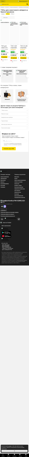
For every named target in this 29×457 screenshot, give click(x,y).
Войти (26, 456)
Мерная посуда (4, 113)
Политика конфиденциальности (8, 216)
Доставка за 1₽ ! (5, 60)
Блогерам (17, 193)
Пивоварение (4, 178)
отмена (3, 13)
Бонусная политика (19, 187)
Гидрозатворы (4, 120)
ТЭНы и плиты (4, 110)
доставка (20, 181)
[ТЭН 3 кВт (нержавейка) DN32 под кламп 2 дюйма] (14, 33)
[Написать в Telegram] (2, 206)
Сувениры (3, 187)
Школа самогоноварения (20, 180)
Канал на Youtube (6, 222)
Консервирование (5, 183)
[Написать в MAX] (5, 206)
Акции (16, 178)
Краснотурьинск (23, 1)
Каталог (8, 456)
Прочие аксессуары (5, 127)
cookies (9, 446)
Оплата (16, 181)
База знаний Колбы (19, 195)
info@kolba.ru (4, 210)
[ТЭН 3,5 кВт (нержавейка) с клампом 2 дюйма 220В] (24, 33)
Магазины (14, 456)
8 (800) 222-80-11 (13, 201)
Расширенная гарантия (20, 197)
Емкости (2, 181)
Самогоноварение (5, 176)
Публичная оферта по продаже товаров (9, 212)
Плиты (12, 13)
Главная (3, 456)
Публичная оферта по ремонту (7, 214)
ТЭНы (7, 13)
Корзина (20, 456)
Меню (2, 1)
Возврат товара (18, 185)
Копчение (3, 185)
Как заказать (17, 190)
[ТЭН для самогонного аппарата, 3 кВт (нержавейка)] (5, 33)
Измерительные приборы (7, 117)
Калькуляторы (18, 192)
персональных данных (22, 260)
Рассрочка (17, 183)
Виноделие (3, 180)
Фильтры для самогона (6, 124)
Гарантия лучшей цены (20, 188)
